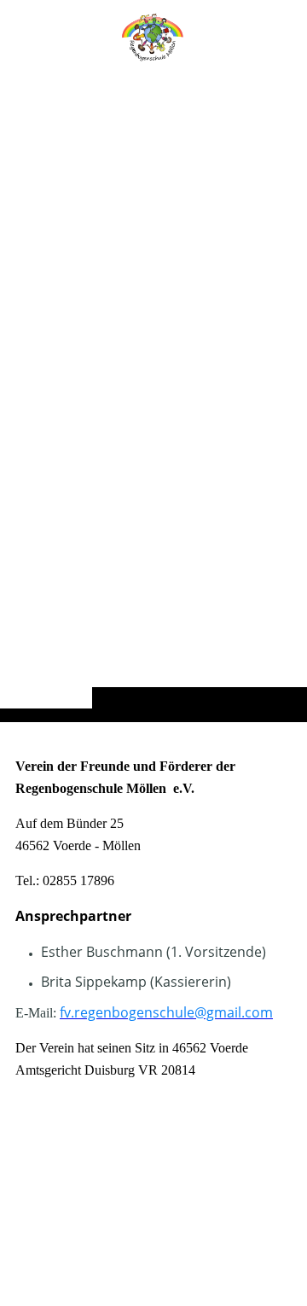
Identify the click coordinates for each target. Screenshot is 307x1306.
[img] (153, 394)
